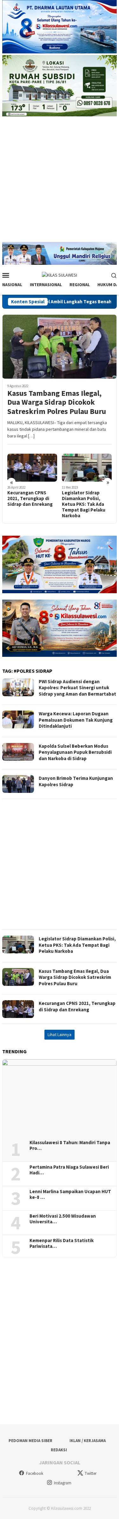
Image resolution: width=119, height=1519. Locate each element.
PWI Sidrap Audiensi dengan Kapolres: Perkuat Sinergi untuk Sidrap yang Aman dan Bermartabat (77, 687)
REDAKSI (59, 1450)
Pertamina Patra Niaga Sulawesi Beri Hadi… (69, 1170)
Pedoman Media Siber (30, 1440)
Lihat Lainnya (59, 1034)
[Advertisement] (59, 182)
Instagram (62, 1483)
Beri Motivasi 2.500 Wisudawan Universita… (63, 1219)
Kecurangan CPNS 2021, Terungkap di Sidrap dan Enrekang (77, 1006)
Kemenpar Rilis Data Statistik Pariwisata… (62, 1243)
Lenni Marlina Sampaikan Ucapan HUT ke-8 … (70, 1194)
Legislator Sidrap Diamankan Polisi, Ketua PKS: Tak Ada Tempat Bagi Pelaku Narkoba (29, 504)
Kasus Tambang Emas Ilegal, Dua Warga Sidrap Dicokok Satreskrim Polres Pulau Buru (56, 402)
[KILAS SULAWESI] (59, 275)
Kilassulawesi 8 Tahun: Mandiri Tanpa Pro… (70, 1145)
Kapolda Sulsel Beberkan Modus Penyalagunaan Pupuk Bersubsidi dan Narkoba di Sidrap (86, 504)
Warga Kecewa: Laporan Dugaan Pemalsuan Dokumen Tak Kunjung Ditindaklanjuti (76, 720)
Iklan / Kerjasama (87, 1440)
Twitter (90, 1473)
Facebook (34, 1473)
